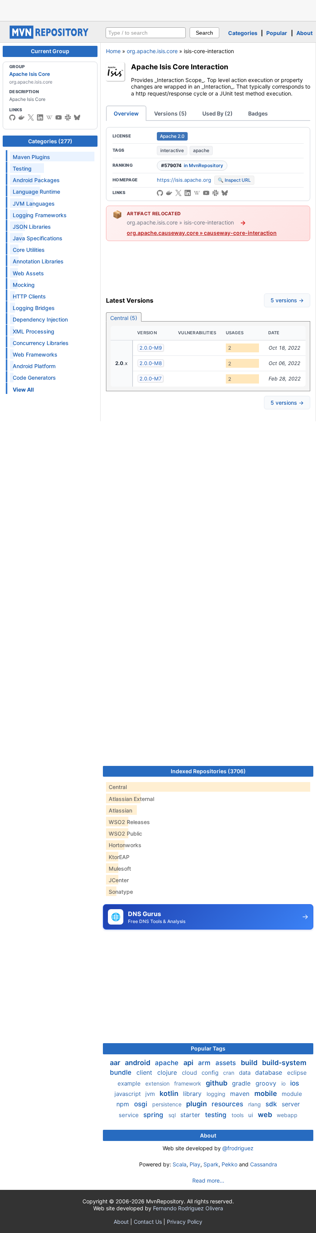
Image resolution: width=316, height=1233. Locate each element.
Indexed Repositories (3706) (208, 771)
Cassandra (263, 1164)
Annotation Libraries (38, 261)
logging (217, 1094)
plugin (197, 1104)
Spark (211, 1164)
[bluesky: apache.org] (77, 117)
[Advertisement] (158, 9)
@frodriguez (238, 1148)
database (269, 1072)
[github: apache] (12, 117)
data (245, 1072)
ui (251, 1115)
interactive (172, 150)
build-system (284, 1063)
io (284, 1083)
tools (238, 1115)
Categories (242, 33)
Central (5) (123, 318)
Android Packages (36, 180)
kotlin (170, 1093)
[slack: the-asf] (68, 117)
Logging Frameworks (40, 215)
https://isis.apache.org (184, 180)
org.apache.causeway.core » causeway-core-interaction (202, 233)
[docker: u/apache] (21, 117)
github (217, 1083)
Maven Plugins (31, 157)
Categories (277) (50, 141)
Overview (126, 113)
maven (240, 1093)
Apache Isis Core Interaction (179, 66)
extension (158, 1083)
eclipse (297, 1072)
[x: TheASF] (31, 117)
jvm (150, 1093)
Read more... (208, 1180)
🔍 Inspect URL (234, 180)
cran (229, 1072)
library (193, 1093)
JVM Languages (34, 203)
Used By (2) (217, 113)
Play (195, 1164)
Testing (22, 168)
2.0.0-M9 (151, 348)
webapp (287, 1115)
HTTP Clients (29, 296)
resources (228, 1104)
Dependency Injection (40, 319)
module (292, 1093)
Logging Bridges (34, 308)
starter (191, 1115)
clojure (168, 1072)
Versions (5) (170, 113)
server (291, 1104)
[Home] (50, 37)
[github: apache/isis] (160, 193)
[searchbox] (146, 32)
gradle (242, 1083)
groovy (266, 1083)
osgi (141, 1104)
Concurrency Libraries (41, 343)
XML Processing (33, 331)
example (130, 1083)
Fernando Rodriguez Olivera (188, 1208)
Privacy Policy (184, 1221)
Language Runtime (36, 191)
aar (116, 1063)
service (129, 1115)
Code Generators (34, 377)
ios (294, 1083)
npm (123, 1104)
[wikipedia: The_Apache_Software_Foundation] (49, 117)
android (138, 1063)
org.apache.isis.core (152, 51)
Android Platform (34, 366)
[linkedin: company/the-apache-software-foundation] (40, 117)
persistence (167, 1104)
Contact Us (148, 1221)
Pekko (229, 1164)
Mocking (24, 284)
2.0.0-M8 (151, 363)
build (250, 1063)
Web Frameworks (35, 354)
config (211, 1072)
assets (226, 1063)
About (304, 33)
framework (188, 1083)
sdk (272, 1104)
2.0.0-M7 (150, 378)
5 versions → (287, 300)
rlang (255, 1104)
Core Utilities (29, 249)
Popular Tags (208, 1048)
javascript (128, 1093)
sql (172, 1115)
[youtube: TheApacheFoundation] (58, 117)
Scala (180, 1164)
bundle (121, 1072)
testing (217, 1115)
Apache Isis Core (29, 74)
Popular (276, 33)
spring (154, 1115)
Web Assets (28, 273)
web (266, 1115)
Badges (258, 113)
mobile (266, 1093)
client (145, 1072)
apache (201, 150)
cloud (190, 1072)
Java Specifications (37, 238)
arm (205, 1063)
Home (113, 51)
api (189, 1063)
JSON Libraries (32, 226)
